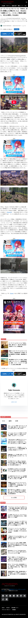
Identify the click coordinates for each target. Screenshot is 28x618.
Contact (8, 607)
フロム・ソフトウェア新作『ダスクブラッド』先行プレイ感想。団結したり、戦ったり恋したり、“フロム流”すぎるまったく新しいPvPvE (17, 427)
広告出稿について (14, 607)
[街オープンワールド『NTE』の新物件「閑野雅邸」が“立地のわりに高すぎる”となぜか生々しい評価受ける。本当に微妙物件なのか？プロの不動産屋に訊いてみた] (4, 545)
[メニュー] (26, 2)
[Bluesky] (6, 595)
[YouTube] (3, 595)
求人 (26, 5)
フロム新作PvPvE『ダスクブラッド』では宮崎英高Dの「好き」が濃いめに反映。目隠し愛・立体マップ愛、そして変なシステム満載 (17, 477)
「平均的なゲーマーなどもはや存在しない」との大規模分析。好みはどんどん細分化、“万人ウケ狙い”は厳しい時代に (17, 537)
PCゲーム (8, 5)
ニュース (24, 25)
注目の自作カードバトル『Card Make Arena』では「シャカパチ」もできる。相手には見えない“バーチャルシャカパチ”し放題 (17, 552)
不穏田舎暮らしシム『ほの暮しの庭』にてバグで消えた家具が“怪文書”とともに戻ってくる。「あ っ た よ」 (17, 456)
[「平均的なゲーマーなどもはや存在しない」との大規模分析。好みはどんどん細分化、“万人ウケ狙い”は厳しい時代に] (4, 537)
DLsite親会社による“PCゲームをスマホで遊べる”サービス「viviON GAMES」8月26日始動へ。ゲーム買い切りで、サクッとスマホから (17, 470)
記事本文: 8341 (14, 402)
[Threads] (17, 595)
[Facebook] (24, 595)
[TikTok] (3, 599)
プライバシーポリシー (6, 609)
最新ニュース (20, 5)
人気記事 (3, 5)
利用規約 (14, 609)
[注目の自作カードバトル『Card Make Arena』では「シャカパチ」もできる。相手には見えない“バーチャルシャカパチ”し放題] (4, 552)
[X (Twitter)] (13, 595)
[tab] (3, 421)
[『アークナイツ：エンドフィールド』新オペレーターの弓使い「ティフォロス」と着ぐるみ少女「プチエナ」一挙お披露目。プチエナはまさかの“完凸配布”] (4, 530)
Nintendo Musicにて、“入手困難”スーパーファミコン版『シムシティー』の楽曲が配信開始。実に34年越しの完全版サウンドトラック (17, 448)
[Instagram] (10, 595)
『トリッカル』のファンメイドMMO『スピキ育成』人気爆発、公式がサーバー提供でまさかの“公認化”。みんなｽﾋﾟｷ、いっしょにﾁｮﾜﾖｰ (17, 434)
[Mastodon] (21, 595)
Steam (11, 293)
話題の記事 (14, 5)
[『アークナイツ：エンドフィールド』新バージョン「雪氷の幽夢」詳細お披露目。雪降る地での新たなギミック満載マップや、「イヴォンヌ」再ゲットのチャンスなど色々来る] (4, 509)
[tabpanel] (14, 461)
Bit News (17, 29)
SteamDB (9, 212)
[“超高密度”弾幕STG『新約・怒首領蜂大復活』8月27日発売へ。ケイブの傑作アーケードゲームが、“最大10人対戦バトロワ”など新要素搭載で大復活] (4, 573)
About (3, 607)
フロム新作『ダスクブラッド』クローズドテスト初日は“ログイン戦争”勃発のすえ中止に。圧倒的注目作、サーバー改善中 (17, 516)
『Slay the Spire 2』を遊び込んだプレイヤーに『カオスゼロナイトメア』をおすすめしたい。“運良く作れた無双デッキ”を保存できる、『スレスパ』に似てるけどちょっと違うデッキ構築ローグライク (17, 442)
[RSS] (6, 599)
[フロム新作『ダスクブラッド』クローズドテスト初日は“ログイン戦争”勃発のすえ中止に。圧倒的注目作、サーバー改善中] (4, 516)
